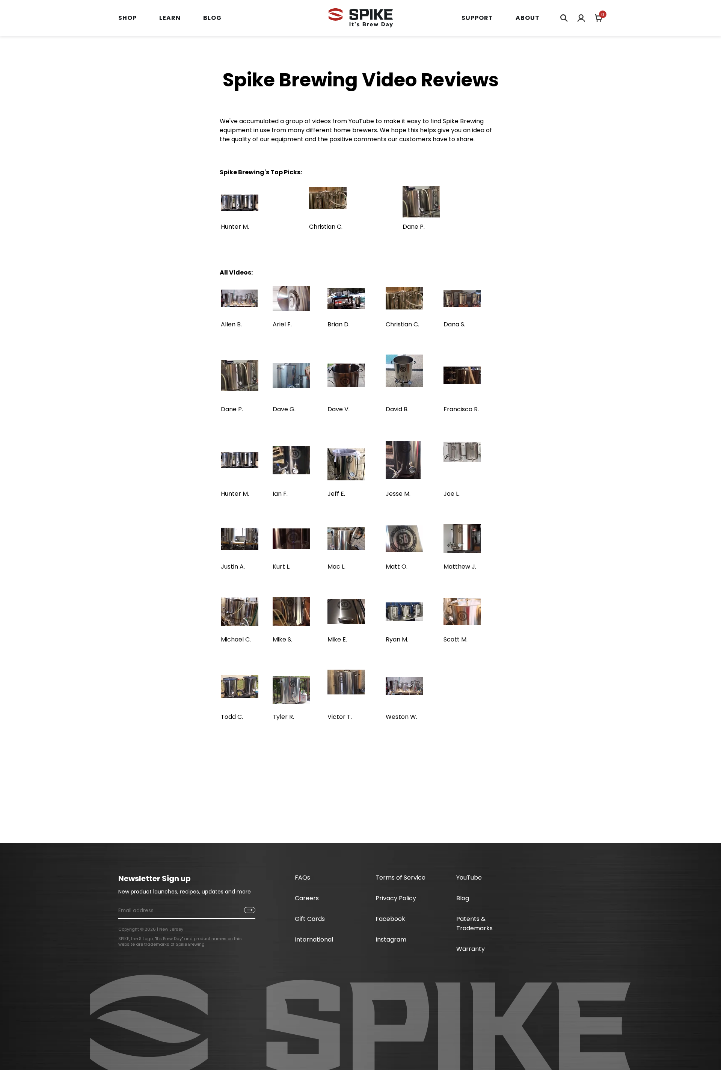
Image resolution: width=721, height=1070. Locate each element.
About (528, 18)
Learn (170, 18)
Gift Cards (310, 919)
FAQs (302, 877)
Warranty (470, 949)
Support (477, 18)
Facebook (390, 919)
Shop (127, 18)
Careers (307, 898)
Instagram (391, 939)
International (314, 939)
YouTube (469, 877)
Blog (212, 18)
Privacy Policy (396, 898)
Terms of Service (400, 877)
